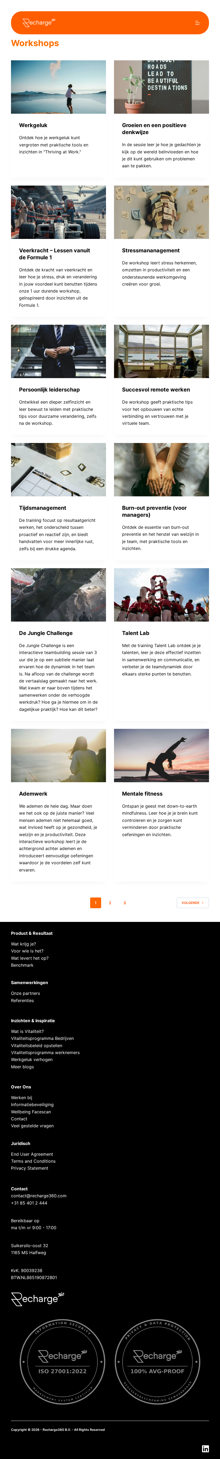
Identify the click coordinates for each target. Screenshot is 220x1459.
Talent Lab (135, 633)
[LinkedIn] (205, 1448)
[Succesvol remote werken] (161, 351)
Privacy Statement (29, 1168)
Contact (19, 1118)
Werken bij (21, 1097)
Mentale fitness (142, 794)
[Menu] (197, 22)
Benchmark (22, 965)
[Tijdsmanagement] (58, 469)
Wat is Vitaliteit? (27, 1031)
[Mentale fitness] (161, 755)
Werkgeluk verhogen (32, 1059)
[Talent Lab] (161, 595)
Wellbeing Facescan (31, 1111)
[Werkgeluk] (58, 87)
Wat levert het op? (30, 958)
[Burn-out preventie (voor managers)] (161, 469)
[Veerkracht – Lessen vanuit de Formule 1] (58, 212)
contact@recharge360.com (39, 1195)
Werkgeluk (33, 125)
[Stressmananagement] (161, 212)
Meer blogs (22, 1066)
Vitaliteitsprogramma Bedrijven (42, 1038)
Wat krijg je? (23, 944)
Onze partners (25, 993)
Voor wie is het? (27, 951)
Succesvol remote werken (156, 389)
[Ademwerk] (58, 755)
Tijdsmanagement (42, 508)
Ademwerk (33, 794)
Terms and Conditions (33, 1161)
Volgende (190, 903)
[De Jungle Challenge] (58, 595)
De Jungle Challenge (46, 633)
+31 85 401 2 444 (29, 1203)
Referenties (22, 1000)
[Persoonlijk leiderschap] (58, 351)
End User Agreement (32, 1154)
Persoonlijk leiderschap (49, 389)
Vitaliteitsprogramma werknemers (45, 1052)
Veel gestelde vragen (32, 1125)
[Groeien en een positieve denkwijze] (161, 87)
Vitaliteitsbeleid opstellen (36, 1045)
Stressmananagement (151, 250)
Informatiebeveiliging (32, 1104)
